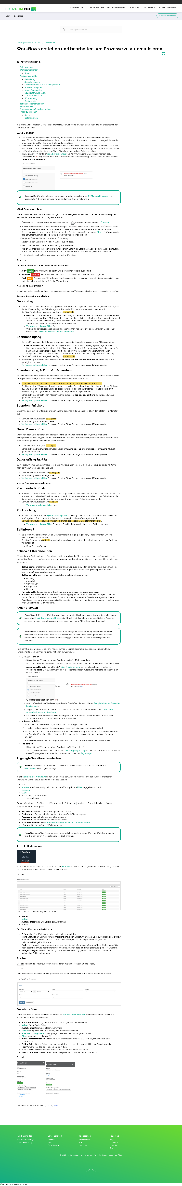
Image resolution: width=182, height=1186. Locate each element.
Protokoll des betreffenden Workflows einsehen (67, 822)
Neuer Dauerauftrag (34, 90)
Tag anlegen (86, 753)
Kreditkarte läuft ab (33, 95)
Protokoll (66, 866)
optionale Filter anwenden (32, 104)
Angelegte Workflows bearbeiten (35, 109)
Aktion (25, 919)
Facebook (114, 1143)
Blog (112, 1140)
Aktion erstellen (27, 106)
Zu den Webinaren (167, 8)
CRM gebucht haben (98, 196)
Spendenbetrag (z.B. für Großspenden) (42, 85)
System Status (77, 8)
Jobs (50, 1143)
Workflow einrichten (29, 70)
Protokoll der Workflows (74, 1015)
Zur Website (149, 8)
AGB (80, 1143)
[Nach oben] (91, 1170)
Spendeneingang (32, 82)
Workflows (50, 43)
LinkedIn (113, 1145)
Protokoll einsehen (28, 112)
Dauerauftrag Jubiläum (35, 93)
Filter (99, 232)
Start (8, 16)
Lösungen (18, 16)
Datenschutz (84, 1140)
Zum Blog (134, 8)
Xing (111, 1148)
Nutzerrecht (30, 768)
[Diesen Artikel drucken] (163, 53)
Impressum (83, 1145)
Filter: (24, 1036)
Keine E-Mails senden (70, 667)
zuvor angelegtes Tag (75, 750)
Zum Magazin (53, 1145)
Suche (27, 115)
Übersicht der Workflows (34, 777)
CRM (39, 43)
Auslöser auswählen (29, 76)
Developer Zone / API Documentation (107, 8)
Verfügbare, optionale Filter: (39, 326)
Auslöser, (26, 787)
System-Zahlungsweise (58, 515)
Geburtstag (30, 79)
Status (27, 73)
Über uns (51, 1140)
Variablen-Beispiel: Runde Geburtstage (56, 331)
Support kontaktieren (167, 16)
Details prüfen (31, 118)
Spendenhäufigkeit (33, 87)
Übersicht (105, 222)
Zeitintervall (30, 101)
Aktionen (26, 790)
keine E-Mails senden (56, 154)
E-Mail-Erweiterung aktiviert (47, 618)
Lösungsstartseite (25, 43)
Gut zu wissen (26, 67)
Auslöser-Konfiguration (33, 1033)
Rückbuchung (31, 98)
